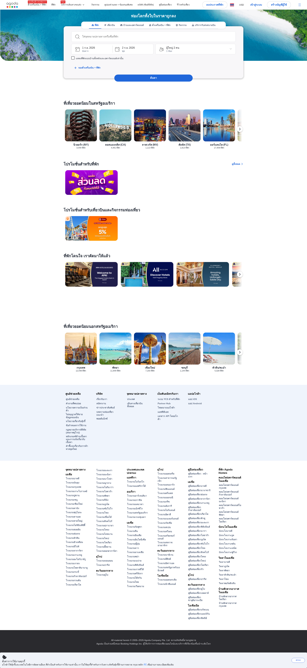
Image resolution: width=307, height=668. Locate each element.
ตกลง (298, 660)
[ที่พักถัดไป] (240, 274)
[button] (73, 4)
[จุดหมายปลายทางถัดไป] (240, 129)
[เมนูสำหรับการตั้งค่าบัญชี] (299, 4)
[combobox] (157, 36)
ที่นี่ (145, 664)
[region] (153, 130)
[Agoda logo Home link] (12, 5)
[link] (91, 182)
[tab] (95, 25)
